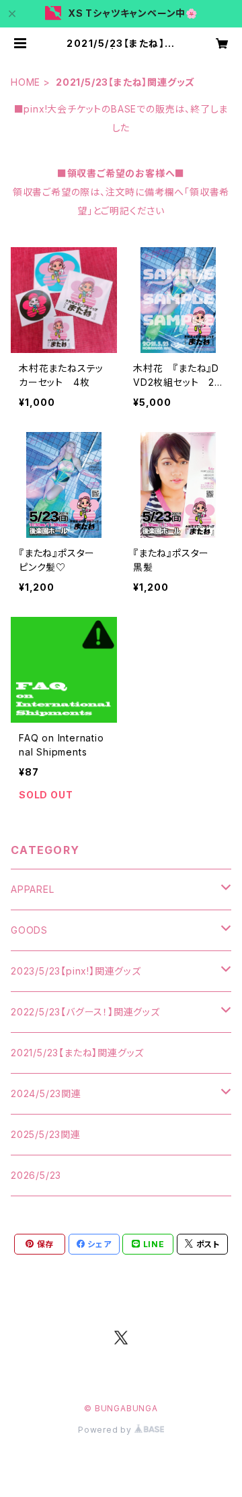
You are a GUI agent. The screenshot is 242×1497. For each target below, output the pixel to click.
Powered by (106, 1430)
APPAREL (32, 889)
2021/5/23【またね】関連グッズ (77, 1052)
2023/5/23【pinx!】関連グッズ (76, 971)
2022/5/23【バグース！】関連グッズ (85, 1011)
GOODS (29, 930)
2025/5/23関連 (46, 1134)
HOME (25, 82)
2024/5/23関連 (46, 1093)
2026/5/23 (36, 1175)
